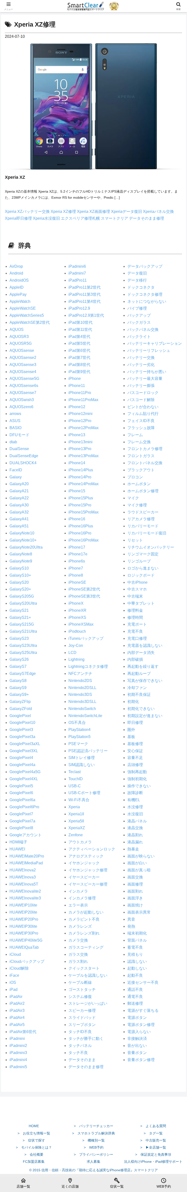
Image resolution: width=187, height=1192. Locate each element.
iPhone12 (76, 407)
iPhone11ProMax (83, 400)
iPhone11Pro (79, 393)
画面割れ (135, 891)
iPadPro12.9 (79, 308)
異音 (131, 919)
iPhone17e (77, 554)
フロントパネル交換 (144, 463)
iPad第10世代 (80, 322)
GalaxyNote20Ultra (26, 547)
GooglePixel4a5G (24, 772)
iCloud (15, 954)
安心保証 (135, 751)
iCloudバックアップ (26, 961)
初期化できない (141, 709)
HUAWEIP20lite (23, 912)
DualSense (19, 449)
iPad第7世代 (79, 357)
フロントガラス (141, 456)
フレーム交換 (139, 442)
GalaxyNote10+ (23, 540)
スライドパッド (82, 1017)
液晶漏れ (135, 842)
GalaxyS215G (21, 624)
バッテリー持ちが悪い (146, 372)
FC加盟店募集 (34, 1161)
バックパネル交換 (143, 329)
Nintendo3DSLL (82, 701)
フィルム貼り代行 (143, 414)
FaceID (15, 470)
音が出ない (137, 1046)
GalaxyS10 (19, 568)
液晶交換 (135, 828)
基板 (131, 737)
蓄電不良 (135, 947)
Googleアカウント (25, 835)
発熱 (131, 926)
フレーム (135, 435)
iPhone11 (76, 386)
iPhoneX (76, 603)
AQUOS (16, 329)
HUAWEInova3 (22, 877)
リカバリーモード (143, 526)
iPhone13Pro (79, 449)
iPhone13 (76, 435)
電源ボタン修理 (141, 1025)
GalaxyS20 (19, 582)
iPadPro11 (77, 280)
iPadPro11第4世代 (84, 301)
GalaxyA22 (19, 498)
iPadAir (15, 997)
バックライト (139, 337)
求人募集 (93, 1161)
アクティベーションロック (91, 849)
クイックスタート (84, 968)
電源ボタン (137, 1017)
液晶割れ (135, 835)
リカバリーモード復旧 (146, 533)
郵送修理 (135, 1003)
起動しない (137, 968)
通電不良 (135, 997)
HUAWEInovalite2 (25, 891)
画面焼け (135, 905)
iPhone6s (76, 561)
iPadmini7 (77, 273)
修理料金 (135, 610)
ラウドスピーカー (143, 512)
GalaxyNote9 (20, 561)
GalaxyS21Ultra (23, 631)
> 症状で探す (34, 1140)
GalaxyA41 (19, 519)
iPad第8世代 (79, 365)
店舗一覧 (23, 1183)
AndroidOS (19, 280)
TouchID (75, 779)
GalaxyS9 (18, 688)
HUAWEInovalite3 (25, 898)
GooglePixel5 (21, 786)
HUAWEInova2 (22, 870)
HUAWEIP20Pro (23, 919)
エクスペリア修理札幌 (81, 218)
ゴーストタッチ (82, 989)
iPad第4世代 (79, 337)
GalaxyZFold (20, 709)
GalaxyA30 (19, 505)
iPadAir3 (17, 1010)
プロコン (135, 477)
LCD (72, 652)
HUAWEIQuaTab (24, 947)
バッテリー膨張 (141, 386)
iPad (13, 989)
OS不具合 (77, 722)
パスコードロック (143, 393)
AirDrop (16, 266)
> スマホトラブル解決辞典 (93, 1133)
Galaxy (15, 477)
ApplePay (18, 294)
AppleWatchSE (22, 308)
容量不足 (135, 758)
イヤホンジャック (84, 863)
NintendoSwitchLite (85, 716)
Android (16, 273)
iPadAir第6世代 (22, 1032)
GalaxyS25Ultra (23, 652)
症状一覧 (117, 1183)
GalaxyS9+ (19, 694)
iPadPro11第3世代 (84, 294)
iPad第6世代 (79, 350)
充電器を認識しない (144, 645)
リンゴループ (139, 561)
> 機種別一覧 (93, 1140)
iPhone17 (76, 547)
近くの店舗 (70, 1183)
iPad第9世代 (79, 372)
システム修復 (80, 997)
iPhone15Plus (80, 498)
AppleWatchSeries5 (26, 315)
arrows (15, 414)
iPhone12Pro (79, 421)
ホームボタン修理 (143, 491)
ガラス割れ (78, 961)
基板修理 (135, 744)
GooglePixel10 (22, 722)
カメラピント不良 (84, 919)
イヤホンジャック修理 (87, 870)
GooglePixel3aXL (24, 744)
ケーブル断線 (80, 982)
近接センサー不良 (143, 982)
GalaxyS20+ (20, 589)
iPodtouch (77, 631)
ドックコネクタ (141, 287)
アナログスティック (85, 856)
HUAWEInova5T (23, 884)
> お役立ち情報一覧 (34, 1133)
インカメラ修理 (82, 898)
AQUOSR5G (20, 343)
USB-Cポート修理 (84, 793)
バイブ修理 (137, 308)
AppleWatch (19, 301)
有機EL (133, 800)
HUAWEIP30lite (23, 926)
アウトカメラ (80, 842)
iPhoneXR (77, 610)
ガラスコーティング (85, 947)
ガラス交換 (78, 954)
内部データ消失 (141, 652)
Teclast (74, 772)
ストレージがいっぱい (87, 1003)
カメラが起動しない (85, 912)
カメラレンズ (80, 926)
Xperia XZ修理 (64, 211)
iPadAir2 (17, 1003)
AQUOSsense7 (22, 393)
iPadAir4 (17, 1017)
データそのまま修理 (146, 218)
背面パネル (137, 940)
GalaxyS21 (19, 610)
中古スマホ (137, 589)
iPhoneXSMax (81, 624)
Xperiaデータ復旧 (127, 211)
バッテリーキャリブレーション (154, 343)
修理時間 (135, 617)
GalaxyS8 (18, 681)
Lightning (76, 659)
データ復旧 (137, 273)
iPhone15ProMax (83, 512)
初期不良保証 (139, 694)
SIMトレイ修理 (81, 758)
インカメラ (78, 891)
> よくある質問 (153, 1126)
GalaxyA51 (19, 526)
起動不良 (135, 975)
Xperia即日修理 (19, 218)
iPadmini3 (18, 1053)
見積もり (135, 954)
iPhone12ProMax (83, 428)
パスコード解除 (141, 400)
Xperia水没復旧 (47, 218)
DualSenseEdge (23, 456)
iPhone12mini (80, 414)
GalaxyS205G (21, 596)
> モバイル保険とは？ (34, 1147)
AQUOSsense (21, 350)
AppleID (16, 287)
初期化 (133, 701)
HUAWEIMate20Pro (26, 856)
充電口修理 (137, 638)
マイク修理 (137, 505)
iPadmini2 (18, 1046)
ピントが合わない (143, 407)
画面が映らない (141, 856)
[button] (172, 815)
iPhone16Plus (80, 526)
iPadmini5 (18, 1067)
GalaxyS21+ (20, 617)
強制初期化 (137, 779)
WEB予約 (164, 1183)
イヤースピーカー (84, 877)
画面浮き (135, 898)
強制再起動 (137, 772)
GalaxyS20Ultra (23, 603)
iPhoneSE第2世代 (84, 589)
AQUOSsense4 (22, 372)
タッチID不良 (80, 1032)
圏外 (131, 730)
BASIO (15, 428)
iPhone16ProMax (83, 540)
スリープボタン (82, 1025)
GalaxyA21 (19, 491)
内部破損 (135, 659)
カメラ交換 (78, 940)
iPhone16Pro (79, 533)
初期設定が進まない (144, 716)
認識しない (137, 961)
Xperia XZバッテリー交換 (28, 211)
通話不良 (135, 989)
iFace (14, 975)
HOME (34, 1126)
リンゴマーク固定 (143, 554)
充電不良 (135, 631)
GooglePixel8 (21, 828)
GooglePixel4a (22, 765)
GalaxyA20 (19, 484)
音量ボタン (137, 1053)
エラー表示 (78, 905)
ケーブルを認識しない (87, 975)
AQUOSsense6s (23, 386)
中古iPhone (137, 582)
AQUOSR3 (19, 337)
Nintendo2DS (80, 681)
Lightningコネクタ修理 (88, 666)
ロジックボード (141, 575)
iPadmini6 (77, 266)
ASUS (14, 421)
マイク (133, 498)
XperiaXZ (76, 828)
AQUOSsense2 (22, 357)
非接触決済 (137, 1038)
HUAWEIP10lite (23, 905)
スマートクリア (115, 218)
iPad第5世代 (79, 343)
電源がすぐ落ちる (143, 1010)
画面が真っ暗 (139, 870)
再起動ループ (139, 673)
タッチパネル (80, 1046)
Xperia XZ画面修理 (94, 211)
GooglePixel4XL (23, 779)
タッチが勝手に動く (85, 1038)
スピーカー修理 (82, 1010)
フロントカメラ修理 (144, 449)
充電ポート (137, 624)
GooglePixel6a (22, 800)
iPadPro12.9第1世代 (86, 315)
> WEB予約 (93, 1147)
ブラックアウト (141, 470)
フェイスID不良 (141, 421)
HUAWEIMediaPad (26, 863)
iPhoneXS (77, 617)
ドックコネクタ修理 (144, 294)
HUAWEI (17, 849)
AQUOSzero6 (21, 407)
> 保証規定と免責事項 (153, 1154)
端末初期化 (137, 933)
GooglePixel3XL (23, 751)
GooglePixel (20, 716)
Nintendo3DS (80, 694)
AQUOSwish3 (21, 400)
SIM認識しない (81, 765)
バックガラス (139, 322)
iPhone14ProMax (83, 484)
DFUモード (19, 435)
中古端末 (135, 596)
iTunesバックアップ (85, 638)
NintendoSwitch (82, 709)
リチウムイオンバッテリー (150, 547)
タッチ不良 (78, 1053)
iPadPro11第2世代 (84, 287)
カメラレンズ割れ (84, 933)
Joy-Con (75, 645)
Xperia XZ (15, 177)
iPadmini (17, 1038)
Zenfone (75, 835)
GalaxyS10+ (20, 575)
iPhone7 (75, 568)
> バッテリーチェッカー (93, 1126)
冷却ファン (137, 688)
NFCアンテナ (80, 673)
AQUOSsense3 (22, 365)
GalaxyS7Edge (22, 673)
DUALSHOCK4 (23, 463)
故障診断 (135, 793)
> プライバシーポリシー (93, 1154)
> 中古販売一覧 (153, 1140)
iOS (12, 982)
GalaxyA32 (19, 512)
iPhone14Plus (80, 470)
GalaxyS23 (19, 638)
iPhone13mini (80, 442)
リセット (135, 540)
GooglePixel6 (21, 793)
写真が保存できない (144, 681)
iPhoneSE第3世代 (84, 596)
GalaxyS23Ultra (23, 645)
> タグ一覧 (153, 1133)
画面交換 (135, 877)
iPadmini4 (18, 1060)
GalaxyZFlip (20, 701)
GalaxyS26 (19, 659)
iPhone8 (75, 575)
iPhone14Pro (79, 477)
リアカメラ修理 (141, 519)
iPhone (74, 378)
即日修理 (135, 722)
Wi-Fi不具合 (78, 800)
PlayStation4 (79, 730)
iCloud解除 (19, 968)
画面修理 (135, 884)
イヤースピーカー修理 (87, 884)
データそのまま (82, 1060)
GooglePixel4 (21, 758)
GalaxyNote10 (21, 533)
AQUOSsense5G (24, 378)
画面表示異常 (139, 912)
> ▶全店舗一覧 (153, 1147)
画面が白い (137, 863)
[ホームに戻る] (93, 1114)
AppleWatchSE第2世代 (29, 322)
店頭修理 (135, 765)
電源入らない (139, 1032)
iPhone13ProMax (83, 456)
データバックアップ (144, 266)
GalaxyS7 (18, 666)
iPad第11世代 (80, 329)
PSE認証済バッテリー (88, 751)
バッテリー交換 (141, 357)
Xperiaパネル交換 (158, 211)
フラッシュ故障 (141, 428)
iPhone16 (76, 519)
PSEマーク (78, 744)
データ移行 (137, 280)
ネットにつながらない (146, 301)
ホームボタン (139, 484)
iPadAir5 (17, 1025)
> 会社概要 (33, 1154)
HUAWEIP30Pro (23, 933)
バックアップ (139, 315)
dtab (13, 442)
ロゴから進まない (143, 568)
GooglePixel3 (21, 730)
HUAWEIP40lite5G (25, 940)
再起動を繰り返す (143, 666)
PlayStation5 (79, 737)
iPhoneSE (77, 582)
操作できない (139, 786)
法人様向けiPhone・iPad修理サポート (153, 1161)
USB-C (74, 786)
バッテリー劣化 (141, 365)
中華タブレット (141, 603)
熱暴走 (133, 849)
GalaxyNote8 (20, 554)
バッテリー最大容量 (144, 378)
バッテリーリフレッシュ (148, 350)
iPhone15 (76, 491)
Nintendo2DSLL (82, 688)
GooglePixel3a (22, 737)
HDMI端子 (18, 842)
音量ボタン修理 (141, 1060)
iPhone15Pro (79, 505)
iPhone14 (76, 463)
